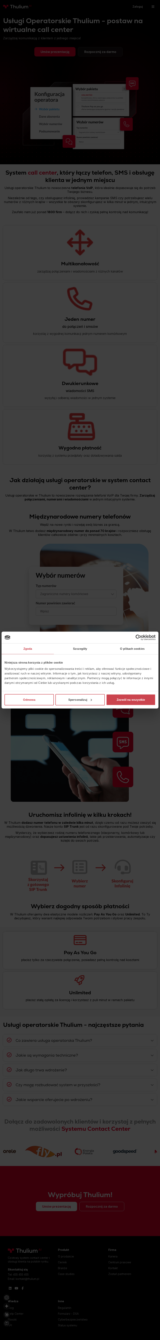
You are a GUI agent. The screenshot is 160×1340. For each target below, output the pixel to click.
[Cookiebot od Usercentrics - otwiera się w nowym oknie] (138, 637)
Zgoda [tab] (27, 648)
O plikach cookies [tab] (132, 648)
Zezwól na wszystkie (131, 699)
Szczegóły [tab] (80, 648)
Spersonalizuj (77, 699)
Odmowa (29, 699)
